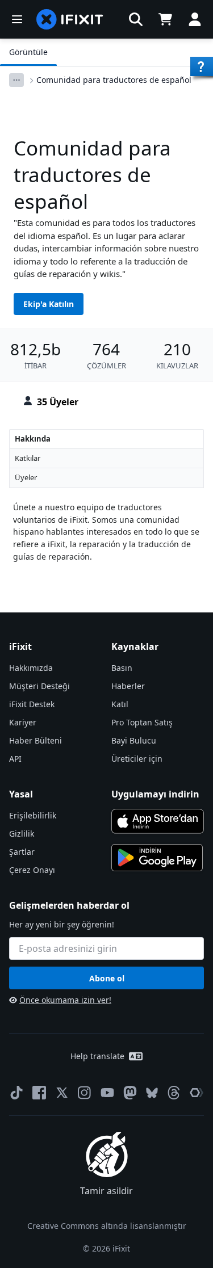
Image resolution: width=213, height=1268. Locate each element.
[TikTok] (16, 1092)
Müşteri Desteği (39, 686)
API (15, 758)
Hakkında (33, 439)
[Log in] (194, 19)
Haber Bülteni (35, 740)
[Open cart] (165, 19)
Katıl (119, 704)
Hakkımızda (31, 667)
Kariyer (22, 722)
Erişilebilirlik (32, 815)
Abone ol (106, 978)
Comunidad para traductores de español (113, 79)
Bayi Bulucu (133, 740)
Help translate (97, 1056)
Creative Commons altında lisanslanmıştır (106, 1225)
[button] (135, 19)
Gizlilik (21, 833)
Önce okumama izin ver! (65, 999)
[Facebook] (39, 1092)
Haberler (128, 686)
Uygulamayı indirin (155, 794)
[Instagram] (84, 1092)
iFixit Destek (32, 704)
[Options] (16, 80)
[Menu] (17, 19)
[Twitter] (62, 1092)
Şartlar (22, 851)
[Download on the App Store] (157, 821)
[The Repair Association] (196, 1092)
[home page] (69, 19)
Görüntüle (28, 52)
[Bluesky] (152, 1093)
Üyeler (26, 477)
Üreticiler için (136, 758)
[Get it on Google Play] (157, 857)
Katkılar (27, 458)
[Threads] (174, 1092)
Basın (121, 667)
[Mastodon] (130, 1092)
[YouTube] (107, 1092)
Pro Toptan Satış (142, 722)
